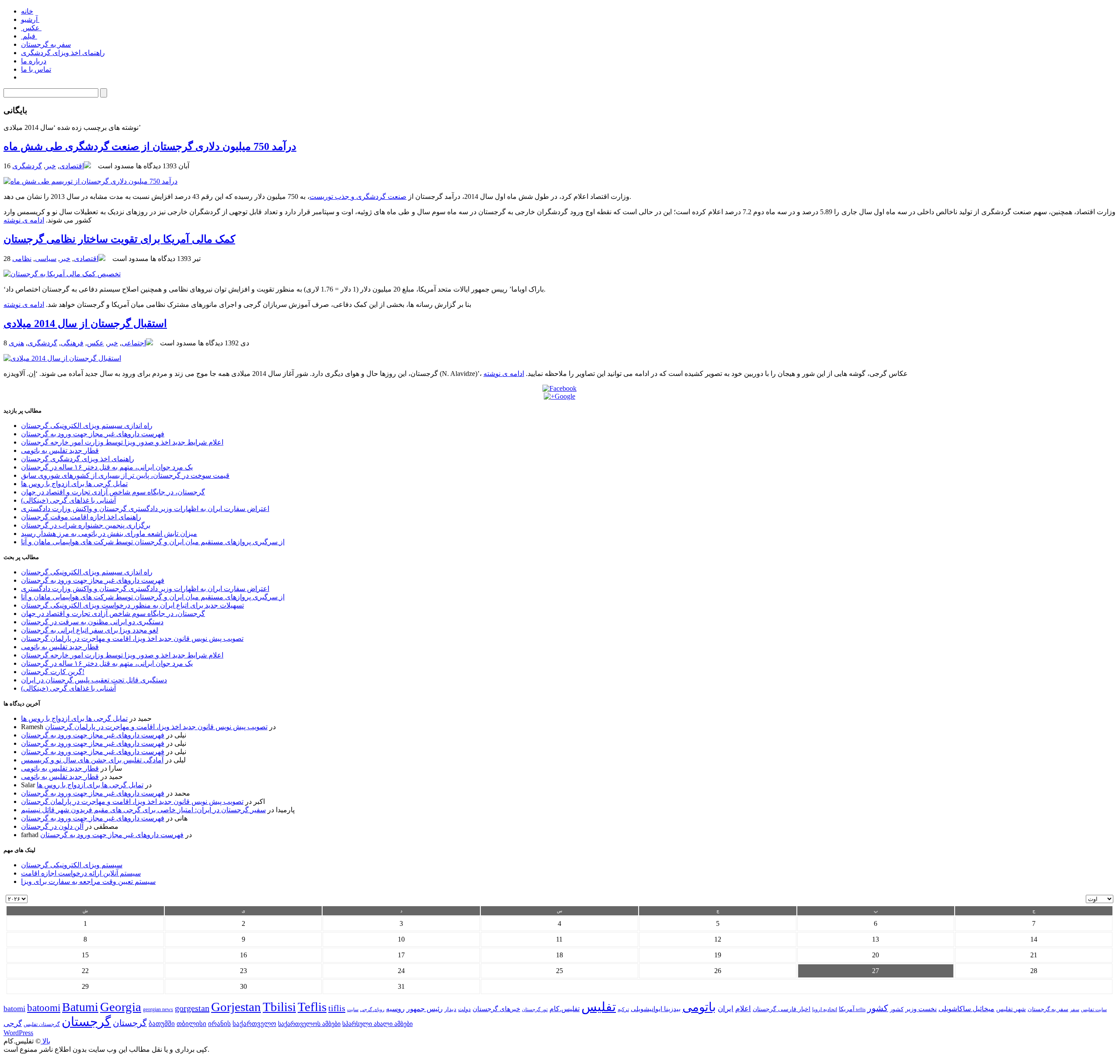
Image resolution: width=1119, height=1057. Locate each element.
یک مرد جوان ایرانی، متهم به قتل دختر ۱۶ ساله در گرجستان (107, 467)
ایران (725, 1009)
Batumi (80, 1007)
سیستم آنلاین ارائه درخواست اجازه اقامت (81, 873)
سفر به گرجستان (46, 44)
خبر (50, 166)
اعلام (743, 1009)
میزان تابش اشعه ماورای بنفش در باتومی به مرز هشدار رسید (109, 533)
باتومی (699, 1007)
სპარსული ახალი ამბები (377, 1023)
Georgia (120, 1007)
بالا (45, 1041)
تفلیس (598, 1007)
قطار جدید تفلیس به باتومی (60, 450)
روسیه (395, 1008)
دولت (464, 1009)
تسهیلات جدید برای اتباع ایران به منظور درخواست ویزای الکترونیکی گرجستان (132, 605)
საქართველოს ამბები (309, 1024)
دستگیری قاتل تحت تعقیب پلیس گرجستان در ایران (94, 680)
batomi (14, 1008)
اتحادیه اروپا (824, 1009)
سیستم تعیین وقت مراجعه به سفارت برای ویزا (88, 881)
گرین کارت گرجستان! (52, 671)
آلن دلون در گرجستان (52, 826)
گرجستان (86, 1022)
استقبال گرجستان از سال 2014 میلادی (85, 323)
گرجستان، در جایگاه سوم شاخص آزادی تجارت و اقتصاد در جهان (113, 492)
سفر (1074, 1009)
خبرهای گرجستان (496, 1008)
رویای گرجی (372, 1009)
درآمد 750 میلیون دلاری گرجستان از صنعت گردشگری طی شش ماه (149, 146)
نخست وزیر (921, 1008)
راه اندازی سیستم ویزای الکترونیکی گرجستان (87, 425)
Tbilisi (279, 1007)
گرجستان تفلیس (42, 1024)
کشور (897, 1009)
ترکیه (623, 1009)
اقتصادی (71, 166)
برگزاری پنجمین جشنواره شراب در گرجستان (85, 525)
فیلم (29, 36)
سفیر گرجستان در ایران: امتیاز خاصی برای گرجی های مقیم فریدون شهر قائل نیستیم (143, 810)
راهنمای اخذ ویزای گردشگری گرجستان (77, 458)
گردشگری (27, 166)
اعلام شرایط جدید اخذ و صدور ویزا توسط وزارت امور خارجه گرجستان (122, 442)
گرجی (12, 1023)
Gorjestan (236, 1007)
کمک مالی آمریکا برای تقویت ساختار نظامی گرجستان (119, 239)
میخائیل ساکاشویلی (966, 1008)
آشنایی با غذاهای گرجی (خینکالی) (68, 500)
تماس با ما (36, 69)
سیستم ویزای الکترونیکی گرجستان (71, 865)
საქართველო (254, 1023)
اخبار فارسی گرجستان (781, 1009)
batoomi (43, 1007)
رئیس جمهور (425, 1009)
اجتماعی (134, 343)
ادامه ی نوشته (23, 220)
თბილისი (191, 1023)
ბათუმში (162, 1023)
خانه (27, 11)
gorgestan (192, 1008)
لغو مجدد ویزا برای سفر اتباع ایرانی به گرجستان (89, 630)
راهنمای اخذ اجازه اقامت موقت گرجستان (81, 517)
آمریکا (847, 1009)
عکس (31, 27)
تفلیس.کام (564, 1009)
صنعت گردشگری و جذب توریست (358, 196)
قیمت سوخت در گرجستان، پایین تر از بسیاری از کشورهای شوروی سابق (125, 475)
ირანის (219, 1023)
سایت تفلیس (1094, 1009)
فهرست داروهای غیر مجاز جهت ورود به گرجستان (92, 434)
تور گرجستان (535, 1009)
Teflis (312, 1007)
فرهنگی (72, 343)
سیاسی (45, 258)
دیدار (450, 1009)
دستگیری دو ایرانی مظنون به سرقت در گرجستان (92, 622)
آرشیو (30, 19)
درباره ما (33, 61)
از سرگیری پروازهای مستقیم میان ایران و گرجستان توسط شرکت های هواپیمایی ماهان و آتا (153, 542)
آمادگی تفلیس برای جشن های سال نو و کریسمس (92, 760)
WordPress (18, 1032)
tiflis (336, 1008)
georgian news (158, 1009)
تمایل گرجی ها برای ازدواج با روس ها (74, 483)
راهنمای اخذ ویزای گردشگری (63, 52)
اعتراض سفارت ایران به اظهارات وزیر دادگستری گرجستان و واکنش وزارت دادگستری (145, 508)
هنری (16, 343)
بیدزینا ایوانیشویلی (656, 1008)
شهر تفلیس (1011, 1008)
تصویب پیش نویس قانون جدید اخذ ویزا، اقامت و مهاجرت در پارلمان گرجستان (132, 638)
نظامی (21, 258)
